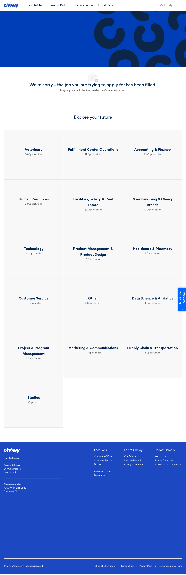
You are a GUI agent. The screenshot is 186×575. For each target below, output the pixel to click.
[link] (12, 450)
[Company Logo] (14, 5)
